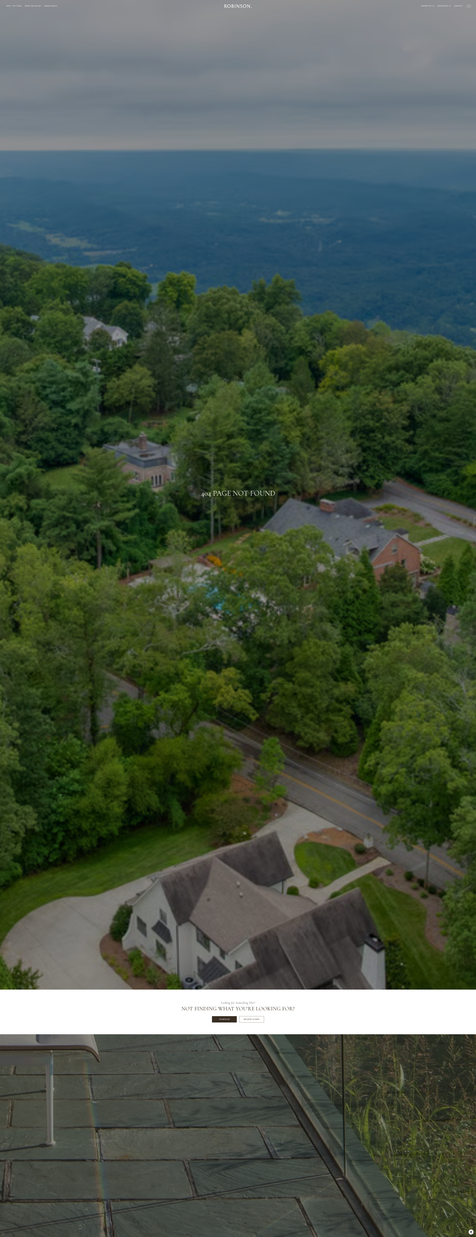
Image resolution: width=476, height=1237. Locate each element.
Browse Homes (252, 1019)
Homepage (224, 1019)
